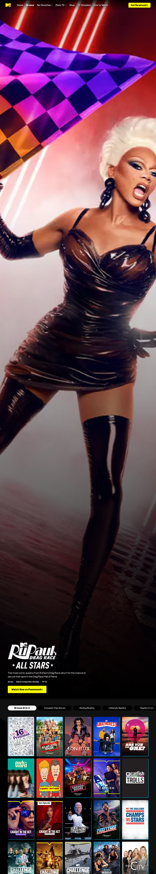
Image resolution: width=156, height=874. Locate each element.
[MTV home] (8, 5)
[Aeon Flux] (78, 736)
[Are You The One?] (135, 736)
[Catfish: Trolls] (135, 778)
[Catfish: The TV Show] (107, 778)
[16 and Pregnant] (21, 736)
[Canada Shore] (78, 778)
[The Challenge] (107, 819)
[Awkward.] (21, 778)
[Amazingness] (107, 736)
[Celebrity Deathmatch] (78, 819)
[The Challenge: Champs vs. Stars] (135, 819)
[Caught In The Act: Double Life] (21, 819)
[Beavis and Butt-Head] (49, 778)
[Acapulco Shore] (49, 736)
